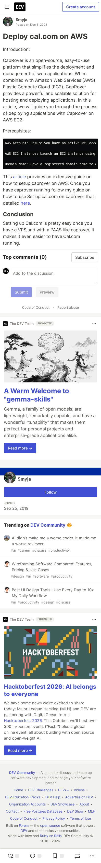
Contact (12, 811)
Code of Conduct (36, 307)
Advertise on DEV (79, 797)
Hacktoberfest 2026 (23, 720)
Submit (21, 292)
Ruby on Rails (51, 836)
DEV (24, 830)
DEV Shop (75, 811)
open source (50, 825)
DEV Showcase (62, 804)
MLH (91, 811)
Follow (51, 492)
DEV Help (52, 797)
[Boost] (77, 856)
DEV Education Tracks (22, 797)
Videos (79, 790)
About (84, 804)
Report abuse (68, 307)
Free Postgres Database (43, 811)
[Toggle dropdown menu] (94, 324)
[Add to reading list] (58, 856)
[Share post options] (92, 856)
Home (18, 790)
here (25, 203)
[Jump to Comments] (35, 856)
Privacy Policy (53, 818)
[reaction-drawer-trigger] (13, 856)
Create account (80, 6)
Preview (47, 292)
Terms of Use (80, 818)
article (19, 176)
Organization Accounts (27, 804)
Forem (24, 825)
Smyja (21, 19)
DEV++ (63, 790)
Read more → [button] (20, 448)
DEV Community (47, 524)
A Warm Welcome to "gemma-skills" (36, 395)
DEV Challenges (40, 790)
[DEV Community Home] (20, 7)
